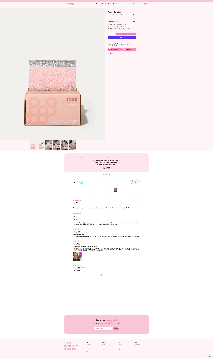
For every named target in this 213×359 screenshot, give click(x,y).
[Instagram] (65, 349)
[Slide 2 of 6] (40, 145)
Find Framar (135, 3)
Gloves (87, 351)
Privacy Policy (137, 344)
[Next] (109, 175)
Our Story (104, 344)
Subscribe (116, 328)
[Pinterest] (73, 349)
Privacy (144, 356)
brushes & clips (88, 347)
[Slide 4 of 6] (56, 145)
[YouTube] (75, 349)
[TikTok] (68, 349)
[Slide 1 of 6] (33, 145)
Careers (103, 349)
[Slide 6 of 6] (72, 145)
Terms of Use (137, 346)
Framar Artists (104, 346)
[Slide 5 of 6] (64, 145)
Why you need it (110, 53)
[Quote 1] (105, 174)
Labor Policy (137, 347)
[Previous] (103, 175)
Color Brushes (88, 349)
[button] (99, 186)
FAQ (119, 346)
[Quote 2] (106, 174)
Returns (120, 349)
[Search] (139, 3)
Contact (120, 344)
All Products (88, 344)
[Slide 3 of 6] (48, 145)
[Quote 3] (107, 174)
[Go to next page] (113, 275)
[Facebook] (70, 349)
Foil (86, 346)
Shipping (109, 55)
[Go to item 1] (115, 190)
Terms (148, 356)
